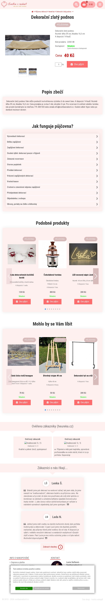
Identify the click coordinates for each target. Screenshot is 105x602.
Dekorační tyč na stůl (83, 375)
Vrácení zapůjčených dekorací (20, 176)
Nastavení (81, 588)
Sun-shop (86, 599)
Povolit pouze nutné (42, 588)
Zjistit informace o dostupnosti (77, 48)
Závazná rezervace (15, 159)
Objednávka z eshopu (16, 198)
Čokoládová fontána (52, 275)
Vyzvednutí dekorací (16, 136)
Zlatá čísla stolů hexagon (22, 375)
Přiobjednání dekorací (16, 193)
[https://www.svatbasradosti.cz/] (14, 4)
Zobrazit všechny (50, 547)
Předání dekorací (14, 170)
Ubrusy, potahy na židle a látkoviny (22, 204)
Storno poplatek (14, 164)
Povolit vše (24, 588)
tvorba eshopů (97, 599)
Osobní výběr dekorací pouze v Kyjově (23, 153)
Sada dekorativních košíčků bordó (22, 276)
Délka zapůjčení (14, 142)
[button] (9, 276)
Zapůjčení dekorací (15, 147)
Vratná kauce (13, 181)
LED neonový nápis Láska (83, 275)
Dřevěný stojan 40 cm (52, 375)
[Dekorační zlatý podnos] (27, 45)
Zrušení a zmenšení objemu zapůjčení (23, 187)
